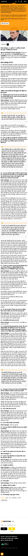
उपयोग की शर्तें (8, 536)
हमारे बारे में (3, 536)
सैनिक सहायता (14, 497)
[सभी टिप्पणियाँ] (2, 554)
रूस (10, 497)
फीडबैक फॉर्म (14, 536)
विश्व (5, 525)
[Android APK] (4, 544)
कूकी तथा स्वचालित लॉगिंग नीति (7, 540)
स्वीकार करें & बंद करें (4, 23)
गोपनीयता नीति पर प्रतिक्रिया (12, 538)
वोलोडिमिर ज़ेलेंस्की (4, 500)
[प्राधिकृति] (16, 1)
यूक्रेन (7, 497)
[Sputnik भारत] (4, 2)
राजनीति (2, 525)
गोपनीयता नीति (13, 9)
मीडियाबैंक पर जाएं (11, 42)
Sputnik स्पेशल (10, 525)
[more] (25, 121)
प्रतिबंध (19, 497)
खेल (14, 525)
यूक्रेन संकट (3, 497)
